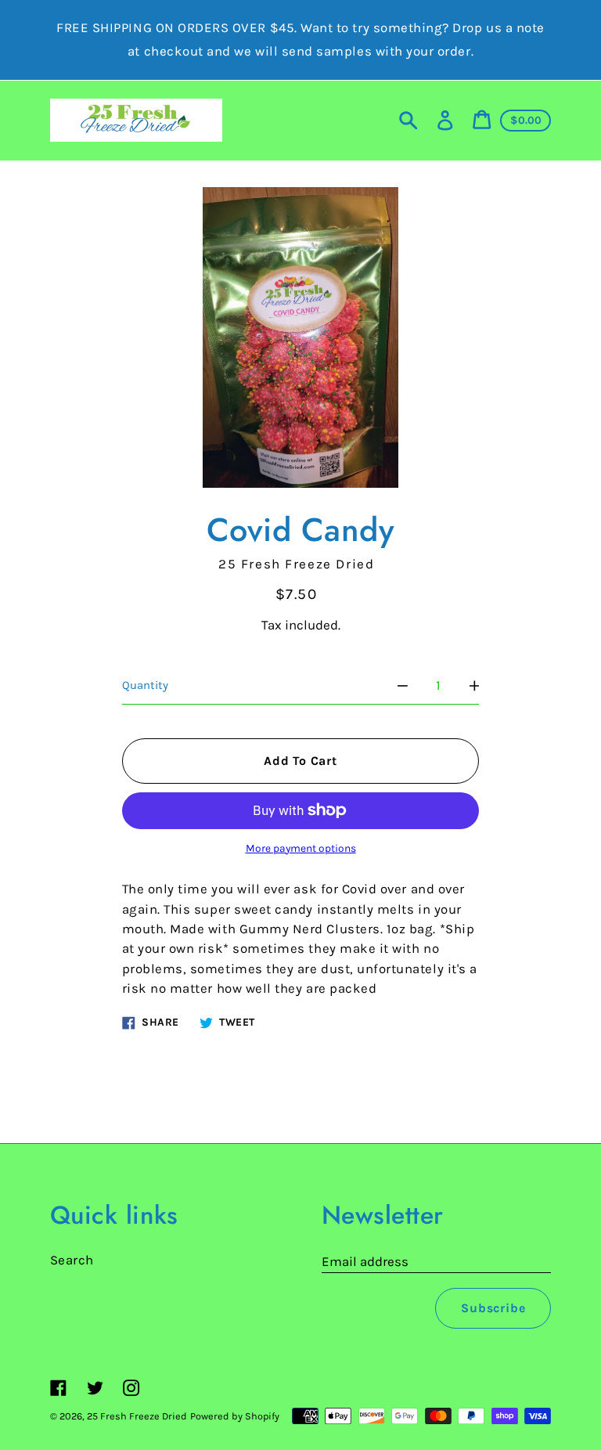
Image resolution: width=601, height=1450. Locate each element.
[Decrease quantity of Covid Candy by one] (402, 685)
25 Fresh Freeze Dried (137, 1416)
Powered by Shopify (234, 1416)
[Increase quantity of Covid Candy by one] (474, 685)
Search (72, 1260)
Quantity (145, 685)
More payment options (301, 848)
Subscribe (493, 1307)
